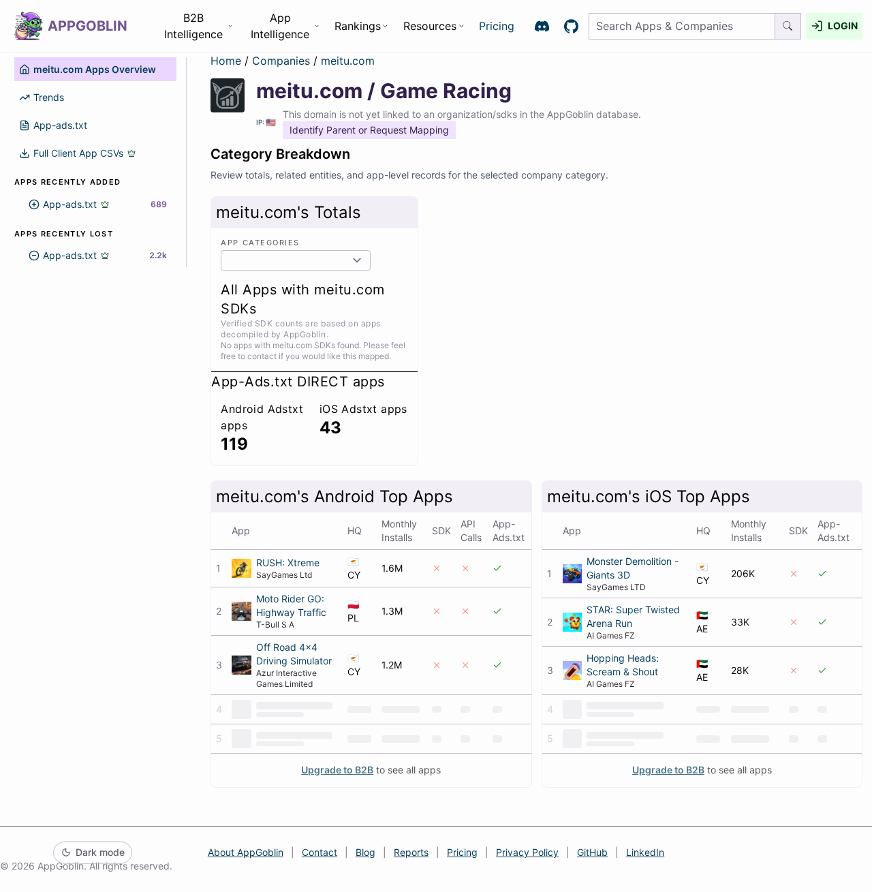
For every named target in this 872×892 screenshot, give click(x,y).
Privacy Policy (527, 852)
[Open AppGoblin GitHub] (571, 26)
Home (226, 60)
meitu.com (348, 60)
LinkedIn (645, 852)
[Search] (788, 26)
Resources (429, 26)
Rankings (357, 26)
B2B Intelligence (193, 26)
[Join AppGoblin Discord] (542, 26)
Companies (282, 60)
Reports (411, 852)
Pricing (496, 26)
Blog (365, 852)
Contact (319, 852)
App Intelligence (280, 26)
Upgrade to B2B (337, 769)
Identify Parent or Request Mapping (369, 130)
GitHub (592, 852)
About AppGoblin (245, 852)
